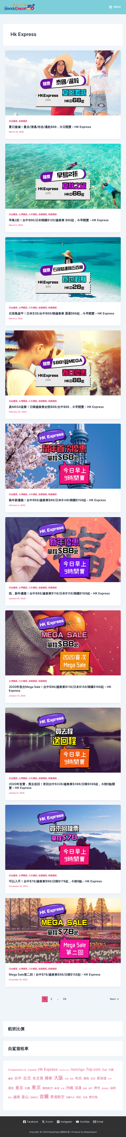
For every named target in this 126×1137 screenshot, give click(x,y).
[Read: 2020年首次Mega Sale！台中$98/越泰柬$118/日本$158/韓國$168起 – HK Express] (63, 642)
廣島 (86, 1078)
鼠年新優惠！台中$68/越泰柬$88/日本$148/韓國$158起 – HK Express (57, 500)
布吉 (78, 1078)
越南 (16, 1097)
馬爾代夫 (70, 1097)
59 (64, 999)
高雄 (85, 1097)
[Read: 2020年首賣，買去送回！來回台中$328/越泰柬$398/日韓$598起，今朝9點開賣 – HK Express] (63, 739)
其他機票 (13, 121)
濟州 (97, 1088)
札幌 (27, 1088)
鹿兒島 (93, 1097)
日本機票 (33, 214)
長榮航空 (34, 1097)
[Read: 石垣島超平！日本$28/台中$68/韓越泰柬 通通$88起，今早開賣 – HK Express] (63, 269)
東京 (36, 1087)
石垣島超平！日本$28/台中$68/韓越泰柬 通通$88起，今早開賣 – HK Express (61, 313)
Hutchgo (77, 1069)
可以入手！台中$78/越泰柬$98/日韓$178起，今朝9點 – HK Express (55, 881)
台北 (27, 1078)
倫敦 (10, 1078)
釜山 (25, 1097)
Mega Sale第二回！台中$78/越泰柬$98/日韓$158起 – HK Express (54, 974)
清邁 (78, 1088)
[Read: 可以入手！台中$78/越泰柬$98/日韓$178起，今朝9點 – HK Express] (63, 837)
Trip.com (93, 1069)
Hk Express (48, 1069)
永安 (62, 1088)
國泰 (48, 1078)
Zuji (104, 1069)
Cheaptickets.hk (17, 1069)
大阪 (58, 1078)
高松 (78, 1097)
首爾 (44, 1096)
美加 (10, 1097)
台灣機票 (23, 214)
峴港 (72, 1079)
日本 (110, 1079)
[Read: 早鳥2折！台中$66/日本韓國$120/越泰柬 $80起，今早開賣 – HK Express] (63, 176)
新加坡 (102, 1078)
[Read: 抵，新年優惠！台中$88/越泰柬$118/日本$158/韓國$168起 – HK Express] (63, 549)
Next (114, 999)
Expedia (32, 1069)
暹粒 (11, 1088)
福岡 (113, 1088)
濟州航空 (105, 1088)
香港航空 (57, 1097)
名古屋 (37, 1078)
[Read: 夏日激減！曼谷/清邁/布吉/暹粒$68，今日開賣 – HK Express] (63, 82)
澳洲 (85, 1088)
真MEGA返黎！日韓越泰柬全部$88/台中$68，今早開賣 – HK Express (56, 407)
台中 (18, 1078)
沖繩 (69, 1088)
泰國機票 (23, 121)
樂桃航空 (47, 1088)
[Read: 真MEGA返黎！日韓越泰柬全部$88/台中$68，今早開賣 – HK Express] (63, 362)
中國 (111, 1069)
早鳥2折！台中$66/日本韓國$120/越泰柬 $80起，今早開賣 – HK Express (59, 220)
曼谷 (19, 1087)
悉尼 (93, 1078)
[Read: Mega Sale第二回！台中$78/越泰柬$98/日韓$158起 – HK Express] (63, 930)
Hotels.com (64, 1070)
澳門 (90, 1088)
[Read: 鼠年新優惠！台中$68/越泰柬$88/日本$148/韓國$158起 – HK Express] (63, 456)
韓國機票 (52, 214)
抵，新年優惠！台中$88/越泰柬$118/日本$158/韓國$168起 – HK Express (59, 593)
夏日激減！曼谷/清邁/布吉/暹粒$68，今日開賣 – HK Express (50, 127)
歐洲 (56, 1088)
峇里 (66, 1079)
